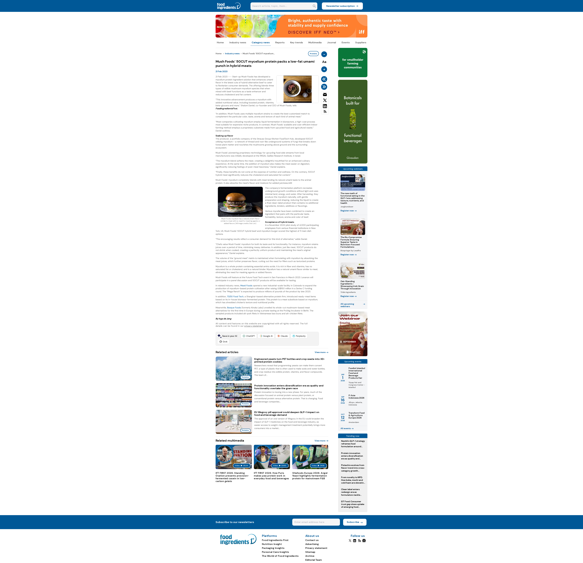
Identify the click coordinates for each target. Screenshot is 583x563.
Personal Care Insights (275, 552)
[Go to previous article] (324, 79)
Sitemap (310, 552)
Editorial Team (313, 559)
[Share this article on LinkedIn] (324, 107)
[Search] (314, 6)
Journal (331, 42)
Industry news (237, 42)
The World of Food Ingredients (280, 555)
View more (320, 352)
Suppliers (360, 42)
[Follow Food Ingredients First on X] (350, 542)
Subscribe (353, 522)
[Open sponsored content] (291, 36)
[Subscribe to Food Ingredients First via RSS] (324, 113)
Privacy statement (316, 548)
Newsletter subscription (340, 6)
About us (312, 535)
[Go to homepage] (238, 543)
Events (346, 42)
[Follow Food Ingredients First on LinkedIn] (354, 542)
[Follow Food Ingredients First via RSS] (359, 542)
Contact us (312, 540)
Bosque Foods (234, 307)
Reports (280, 42)
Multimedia (315, 42)
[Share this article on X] (324, 101)
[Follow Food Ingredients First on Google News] (364, 542)
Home (220, 42)
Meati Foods (246, 285)
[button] (249, 336)
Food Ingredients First (275, 540)
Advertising (312, 544)
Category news (261, 42)
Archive (309, 555)
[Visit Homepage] (229, 11)
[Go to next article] (324, 87)
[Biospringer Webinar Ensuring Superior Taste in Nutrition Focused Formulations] (352, 355)
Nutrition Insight (272, 544)
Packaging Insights (273, 548)
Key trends (296, 42)
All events (346, 428)
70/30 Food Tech (235, 296)
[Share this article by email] (324, 95)
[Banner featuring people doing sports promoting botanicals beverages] (352, 162)
